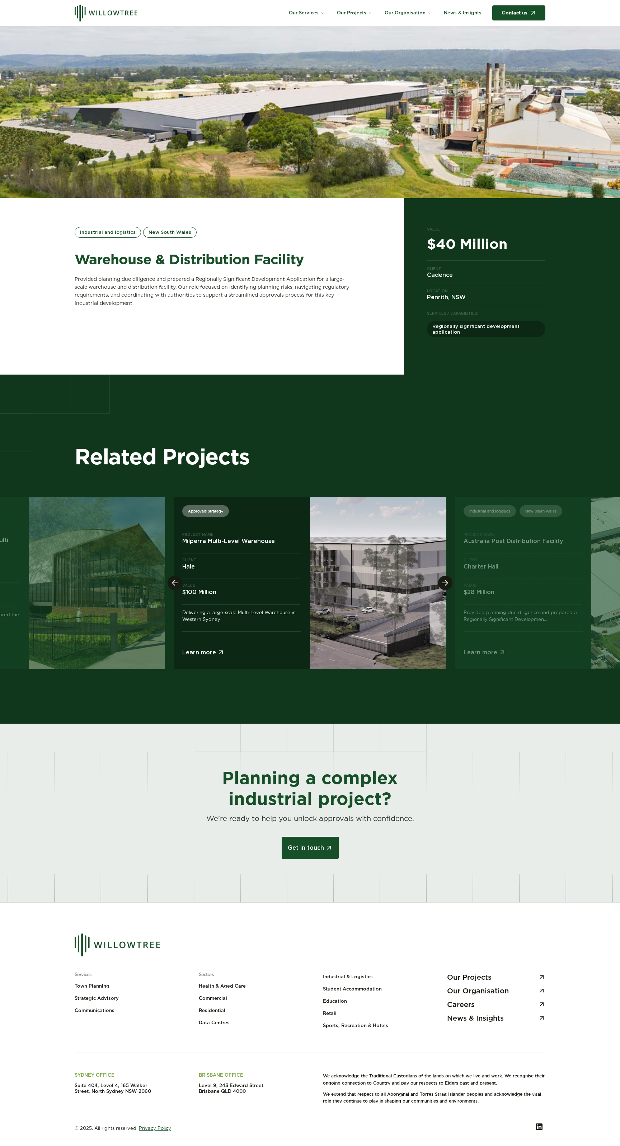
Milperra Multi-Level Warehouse (228, 541)
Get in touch (306, 847)
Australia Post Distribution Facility (513, 541)
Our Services (306, 12)
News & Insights (463, 12)
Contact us (514, 12)
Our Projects (354, 12)
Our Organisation (408, 12)
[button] (445, 583)
